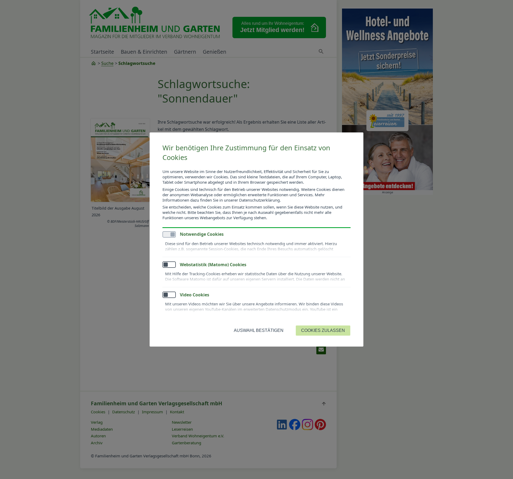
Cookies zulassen (323, 330)
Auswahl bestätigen (258, 330)
